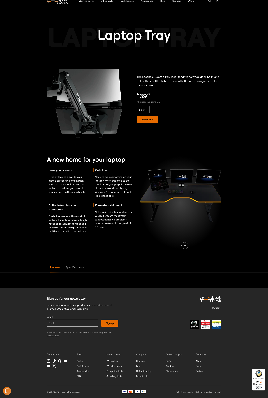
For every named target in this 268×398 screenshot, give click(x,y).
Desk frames (83, 366)
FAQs (168, 361)
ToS (177, 392)
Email (50, 316)
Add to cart (147, 119)
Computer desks (115, 371)
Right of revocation (203, 392)
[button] (7, 391)
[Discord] (49, 366)
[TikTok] (54, 361)
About (199, 361)
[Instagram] (49, 361)
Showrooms (172, 371)
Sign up (110, 323)
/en (215, 308)
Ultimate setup (143, 371)
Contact (170, 366)
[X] (54, 366)
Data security (187, 392)
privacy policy (53, 335)
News (198, 366)
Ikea (138, 366)
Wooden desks (114, 366)
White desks (113, 361)
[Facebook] (60, 361)
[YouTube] (66, 361)
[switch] (259, 387)
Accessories (83, 371)
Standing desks (114, 376)
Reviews (55, 267)
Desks (79, 361)
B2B (79, 376)
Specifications (75, 267)
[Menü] (263, 370)
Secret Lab (142, 376)
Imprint (218, 392)
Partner (200, 371)
